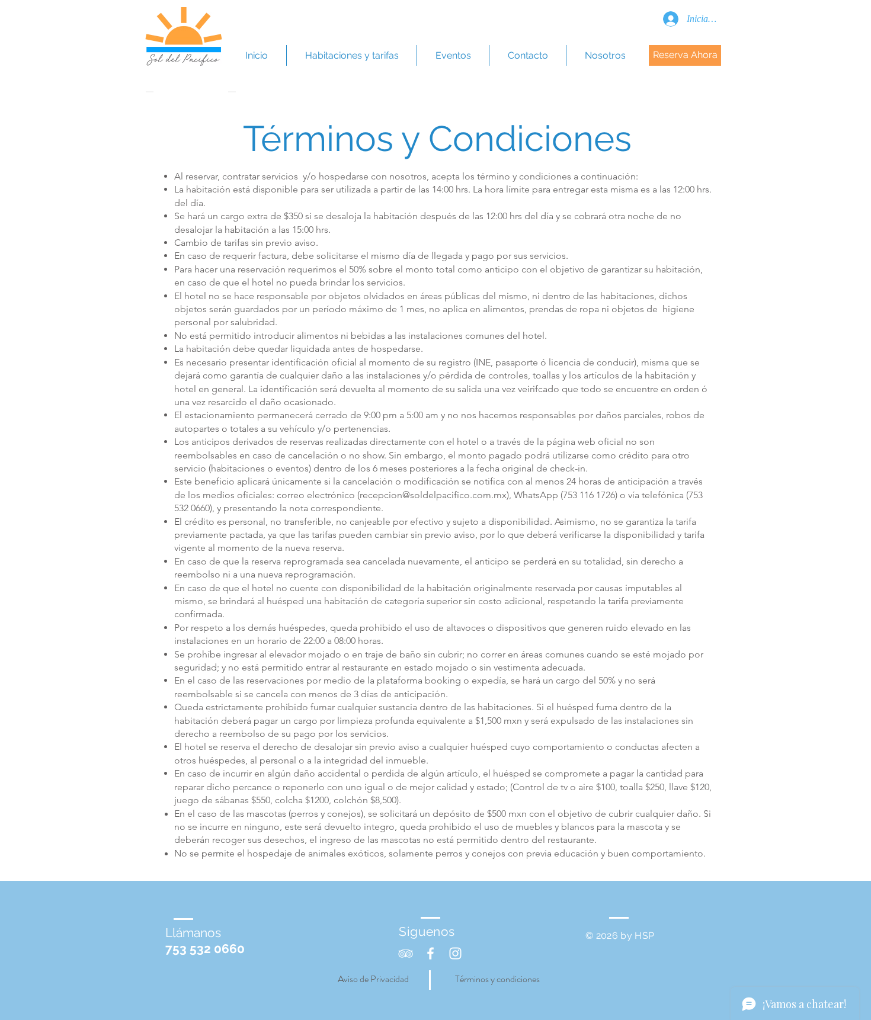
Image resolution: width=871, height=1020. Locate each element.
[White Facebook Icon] (430, 953)
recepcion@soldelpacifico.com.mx (433, 495)
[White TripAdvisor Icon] (406, 953)
